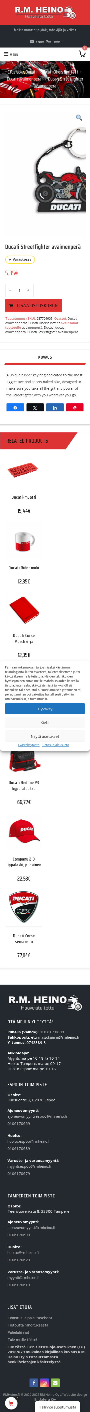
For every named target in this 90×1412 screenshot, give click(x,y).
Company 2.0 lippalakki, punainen (23, 862)
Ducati (31, 72)
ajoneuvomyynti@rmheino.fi (31, 1227)
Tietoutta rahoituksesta (28, 1324)
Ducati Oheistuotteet (60, 72)
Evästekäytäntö (29, 745)
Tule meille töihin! (22, 1339)
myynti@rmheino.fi (24, 1277)
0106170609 (19, 1234)
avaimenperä (32, 327)
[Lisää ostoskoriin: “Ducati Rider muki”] (22, 544)
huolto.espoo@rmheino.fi (29, 1141)
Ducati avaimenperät (25, 79)
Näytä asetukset (45, 736)
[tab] (45, 357)
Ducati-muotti (24, 497)
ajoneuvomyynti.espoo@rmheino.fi (37, 1116)
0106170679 (19, 1173)
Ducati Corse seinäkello (24, 938)
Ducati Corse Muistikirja (24, 638)
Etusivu (14, 72)
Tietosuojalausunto (55, 745)
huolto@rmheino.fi (23, 1252)
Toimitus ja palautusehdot (30, 1317)
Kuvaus (45, 357)
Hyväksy (45, 708)
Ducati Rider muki (23, 567)
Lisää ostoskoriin (37, 305)
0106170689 (19, 1148)
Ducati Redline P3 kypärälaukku (24, 785)
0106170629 (19, 1259)
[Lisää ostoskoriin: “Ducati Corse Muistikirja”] (22, 613)
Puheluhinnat (18, 1332)
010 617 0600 (52, 1031)
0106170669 (19, 1123)
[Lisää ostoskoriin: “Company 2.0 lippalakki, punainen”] (22, 835)
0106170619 (19, 1284)
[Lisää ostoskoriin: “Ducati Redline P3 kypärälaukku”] (22, 759)
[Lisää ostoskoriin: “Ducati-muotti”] (22, 476)
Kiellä (45, 722)
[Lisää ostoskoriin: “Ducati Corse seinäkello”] (22, 912)
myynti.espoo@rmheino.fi (29, 1166)
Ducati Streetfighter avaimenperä (53, 332)
